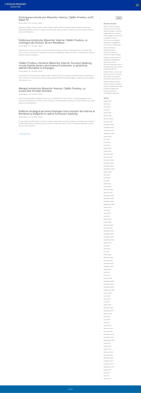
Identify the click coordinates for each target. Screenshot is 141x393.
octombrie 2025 (109, 130)
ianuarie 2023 (108, 228)
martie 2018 (107, 349)
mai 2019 (106, 322)
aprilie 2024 (107, 184)
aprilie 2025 (107, 148)
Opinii (40, 23)
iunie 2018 (107, 343)
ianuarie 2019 (108, 331)
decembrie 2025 (109, 124)
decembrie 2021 (109, 263)
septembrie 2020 (109, 290)
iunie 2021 (107, 275)
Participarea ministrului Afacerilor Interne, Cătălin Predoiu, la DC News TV (56, 18)
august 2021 (107, 269)
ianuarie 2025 (108, 157)
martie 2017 (107, 379)
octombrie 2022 (109, 237)
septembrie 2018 (109, 340)
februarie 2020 (108, 308)
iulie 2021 (107, 272)
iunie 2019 (107, 319)
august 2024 (107, 172)
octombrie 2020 (109, 287)
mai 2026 (106, 110)
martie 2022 (107, 255)
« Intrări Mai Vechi (24, 134)
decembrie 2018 (109, 334)
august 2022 (107, 243)
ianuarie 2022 (108, 260)
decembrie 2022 (109, 231)
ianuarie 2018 (108, 355)
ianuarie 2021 (108, 278)
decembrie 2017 (109, 358)
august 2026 (107, 101)
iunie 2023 (107, 213)
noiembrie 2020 (109, 284)
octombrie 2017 (109, 364)
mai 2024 (106, 181)
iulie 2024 (107, 175)
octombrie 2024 (109, 166)
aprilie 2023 (107, 219)
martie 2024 (107, 187)
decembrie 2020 (109, 281)
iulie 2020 (107, 296)
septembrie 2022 (109, 240)
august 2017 (107, 370)
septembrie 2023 (109, 204)
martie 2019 (107, 325)
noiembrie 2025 (109, 127)
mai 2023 (106, 216)
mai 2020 (106, 302)
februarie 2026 (108, 119)
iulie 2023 (107, 210)
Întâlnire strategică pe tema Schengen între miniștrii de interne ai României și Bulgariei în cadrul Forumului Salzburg (57, 112)
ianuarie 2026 (108, 122)
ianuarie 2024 (108, 192)
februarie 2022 (108, 257)
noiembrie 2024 (109, 163)
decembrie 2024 (109, 160)
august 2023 (107, 207)
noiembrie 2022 (109, 234)
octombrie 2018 (109, 337)
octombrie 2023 (109, 201)
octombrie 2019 (109, 311)
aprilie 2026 (107, 113)
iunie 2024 (107, 178)
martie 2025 (107, 151)
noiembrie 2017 (109, 361)
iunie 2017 (107, 373)
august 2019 (107, 314)
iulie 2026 (107, 104)
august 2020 (107, 293)
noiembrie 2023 (109, 198)
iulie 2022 (107, 246)
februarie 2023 (108, 225)
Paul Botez (24, 23)
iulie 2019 (107, 317)
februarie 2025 (108, 154)
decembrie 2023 (109, 195)
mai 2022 (106, 252)
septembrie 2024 (109, 169)
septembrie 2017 (109, 367)
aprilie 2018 (107, 346)
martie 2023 (107, 222)
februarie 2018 (108, 352)
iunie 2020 (107, 299)
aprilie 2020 (107, 305)
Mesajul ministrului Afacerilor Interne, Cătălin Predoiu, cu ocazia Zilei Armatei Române (52, 90)
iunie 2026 (107, 107)
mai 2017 (106, 376)
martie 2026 (107, 116)
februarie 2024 (108, 190)
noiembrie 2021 (109, 266)
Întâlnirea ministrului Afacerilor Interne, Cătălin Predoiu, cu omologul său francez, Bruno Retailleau (53, 41)
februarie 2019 (108, 328)
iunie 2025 (107, 142)
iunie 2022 (107, 249)
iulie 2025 (107, 139)
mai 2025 (106, 145)
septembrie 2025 (109, 133)
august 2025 (107, 136)
